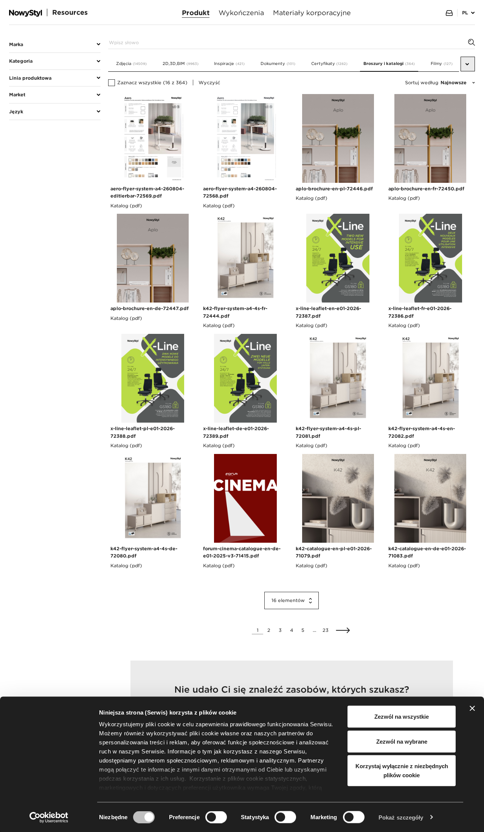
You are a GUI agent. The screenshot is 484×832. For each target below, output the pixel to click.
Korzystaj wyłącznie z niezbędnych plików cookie (401, 770)
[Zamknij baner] (472, 708)
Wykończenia (241, 13)
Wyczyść (209, 82)
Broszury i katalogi (389, 63)
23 (326, 630)
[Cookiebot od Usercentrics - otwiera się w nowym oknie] (49, 817)
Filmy (442, 63)
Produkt (195, 13)
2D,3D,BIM (181, 63)
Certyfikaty (329, 63)
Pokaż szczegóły (401, 817)
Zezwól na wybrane (401, 741)
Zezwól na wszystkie (401, 716)
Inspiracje (229, 63)
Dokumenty (278, 63)
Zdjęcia (131, 63)
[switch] (216, 817)
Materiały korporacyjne (312, 13)
